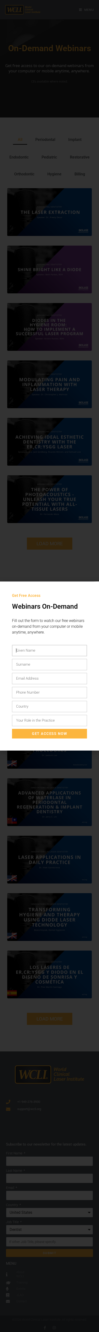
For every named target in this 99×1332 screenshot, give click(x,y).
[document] (49, 666)
